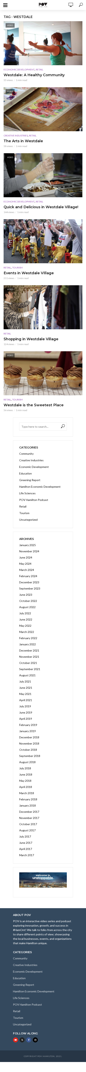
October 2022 (28, 601)
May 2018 (25, 780)
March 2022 (26, 632)
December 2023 (29, 582)
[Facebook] (28, 1039)
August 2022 (27, 607)
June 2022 (25, 619)
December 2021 (29, 650)
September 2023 (29, 588)
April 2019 (25, 718)
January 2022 (27, 644)
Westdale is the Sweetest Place (34, 405)
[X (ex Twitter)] (22, 1039)
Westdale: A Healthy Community (34, 75)
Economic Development (19, 69)
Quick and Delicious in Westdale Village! (41, 207)
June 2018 (25, 774)
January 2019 (27, 731)
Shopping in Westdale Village (31, 339)
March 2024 (26, 570)
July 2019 (25, 706)
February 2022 (28, 638)
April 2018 (25, 787)
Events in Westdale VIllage (29, 273)
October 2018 (28, 749)
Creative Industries (16, 135)
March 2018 (26, 793)
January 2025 (27, 545)
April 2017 (25, 849)
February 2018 (28, 799)
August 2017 (27, 830)
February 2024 (28, 576)
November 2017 (29, 818)
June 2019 (25, 712)
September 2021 (29, 669)
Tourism (17, 267)
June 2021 (25, 687)
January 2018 (27, 805)
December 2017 (29, 811)
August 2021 (27, 675)
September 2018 (29, 756)
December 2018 (29, 737)
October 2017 (28, 824)
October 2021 (28, 663)
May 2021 (25, 694)
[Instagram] (35, 1039)
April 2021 (25, 700)
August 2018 (27, 762)
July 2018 (25, 768)
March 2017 (26, 855)
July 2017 (25, 836)
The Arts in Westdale (23, 141)
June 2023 (25, 594)
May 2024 (25, 563)
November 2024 (29, 551)
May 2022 (25, 625)
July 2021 (25, 681)
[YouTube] (15, 1039)
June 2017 (25, 842)
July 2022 (25, 613)
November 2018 (29, 743)
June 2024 (25, 557)
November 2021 (29, 656)
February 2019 (28, 725)
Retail (39, 69)
